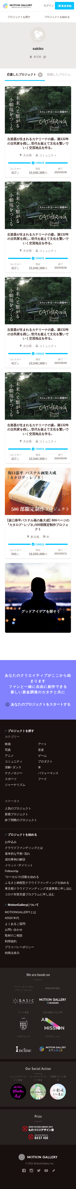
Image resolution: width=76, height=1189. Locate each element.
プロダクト (45, 761)
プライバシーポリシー (19, 947)
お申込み (11, 842)
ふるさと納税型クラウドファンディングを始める (37, 882)
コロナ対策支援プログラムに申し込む (30, 894)
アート (42, 744)
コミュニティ (13, 761)
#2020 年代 (12, 918)
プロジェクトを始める (57, 17)
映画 (8, 744)
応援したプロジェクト (24, 74)
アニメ (9, 755)
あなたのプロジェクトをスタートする (41, 704)
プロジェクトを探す (19, 17)
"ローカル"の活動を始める (22, 877)
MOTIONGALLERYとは (20, 912)
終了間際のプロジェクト (21, 820)
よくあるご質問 (15, 924)
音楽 (41, 750)
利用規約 (11, 941)
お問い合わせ (13, 929)
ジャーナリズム (15, 784)
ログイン (49, 5)
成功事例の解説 (15, 859)
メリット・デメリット (19, 865)
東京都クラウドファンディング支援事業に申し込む (38, 888)
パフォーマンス (48, 773)
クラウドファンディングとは (24, 847)
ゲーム (42, 755)
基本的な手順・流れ (17, 853)
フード (42, 779)
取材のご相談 (13, 935)
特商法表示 (12, 953)
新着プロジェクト (16, 814)
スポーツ (11, 779)
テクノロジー (13, 773)
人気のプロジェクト (18, 808)
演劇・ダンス (13, 767)
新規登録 (66, 6)
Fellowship (11, 871)
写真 (8, 750)
